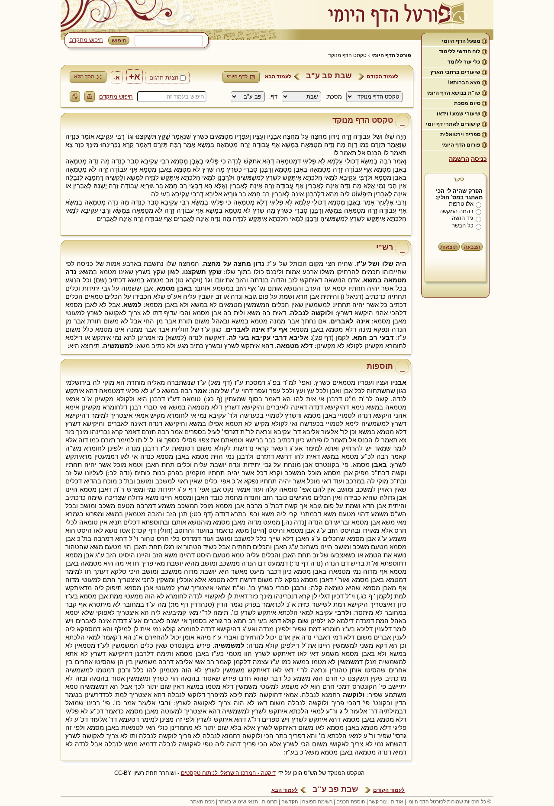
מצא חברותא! (464, 83)
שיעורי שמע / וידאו (458, 114)
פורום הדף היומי (460, 145)
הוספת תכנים (350, 802)
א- (116, 77)
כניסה (479, 158)
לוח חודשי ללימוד (459, 51)
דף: (273, 96)
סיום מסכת (467, 103)
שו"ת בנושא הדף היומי (453, 93)
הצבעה (472, 247)
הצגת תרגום (163, 77)
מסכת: (333, 96)
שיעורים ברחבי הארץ (455, 72)
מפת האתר (202, 802)
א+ (134, 76)
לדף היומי (237, 77)
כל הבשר (462, 225)
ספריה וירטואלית (460, 134)
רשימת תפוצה (317, 802)
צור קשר (378, 802)
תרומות (269, 802)
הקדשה (289, 802)
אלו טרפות (461, 204)
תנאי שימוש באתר (238, 802)
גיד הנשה (462, 218)
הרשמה (459, 158)
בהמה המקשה (456, 211)
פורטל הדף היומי (391, 55)
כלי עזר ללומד (464, 62)
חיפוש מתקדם (86, 40)
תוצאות (449, 247)
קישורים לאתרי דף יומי (453, 124)
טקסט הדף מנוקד (347, 55)
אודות (397, 802)
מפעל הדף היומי (461, 41)
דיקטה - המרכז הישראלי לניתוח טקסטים (228, 773)
